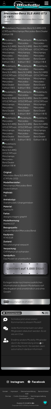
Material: (7, 206)
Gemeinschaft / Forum (26, 398)
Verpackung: (9, 248)
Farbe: (6, 213)
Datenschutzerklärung (28, 391)
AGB (26, 393)
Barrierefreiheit (43, 391)
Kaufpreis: (8, 234)
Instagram (17, 381)
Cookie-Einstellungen (21, 396)
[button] (46, 3)
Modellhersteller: (12, 182)
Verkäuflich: (9, 255)
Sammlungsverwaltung (38, 396)
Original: (7, 172)
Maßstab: (8, 192)
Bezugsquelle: (10, 227)
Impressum (14, 391)
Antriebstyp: (9, 199)
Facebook (38, 381)
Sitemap (8, 396)
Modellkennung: (11, 220)
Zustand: (7, 241)
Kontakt (5, 391)
